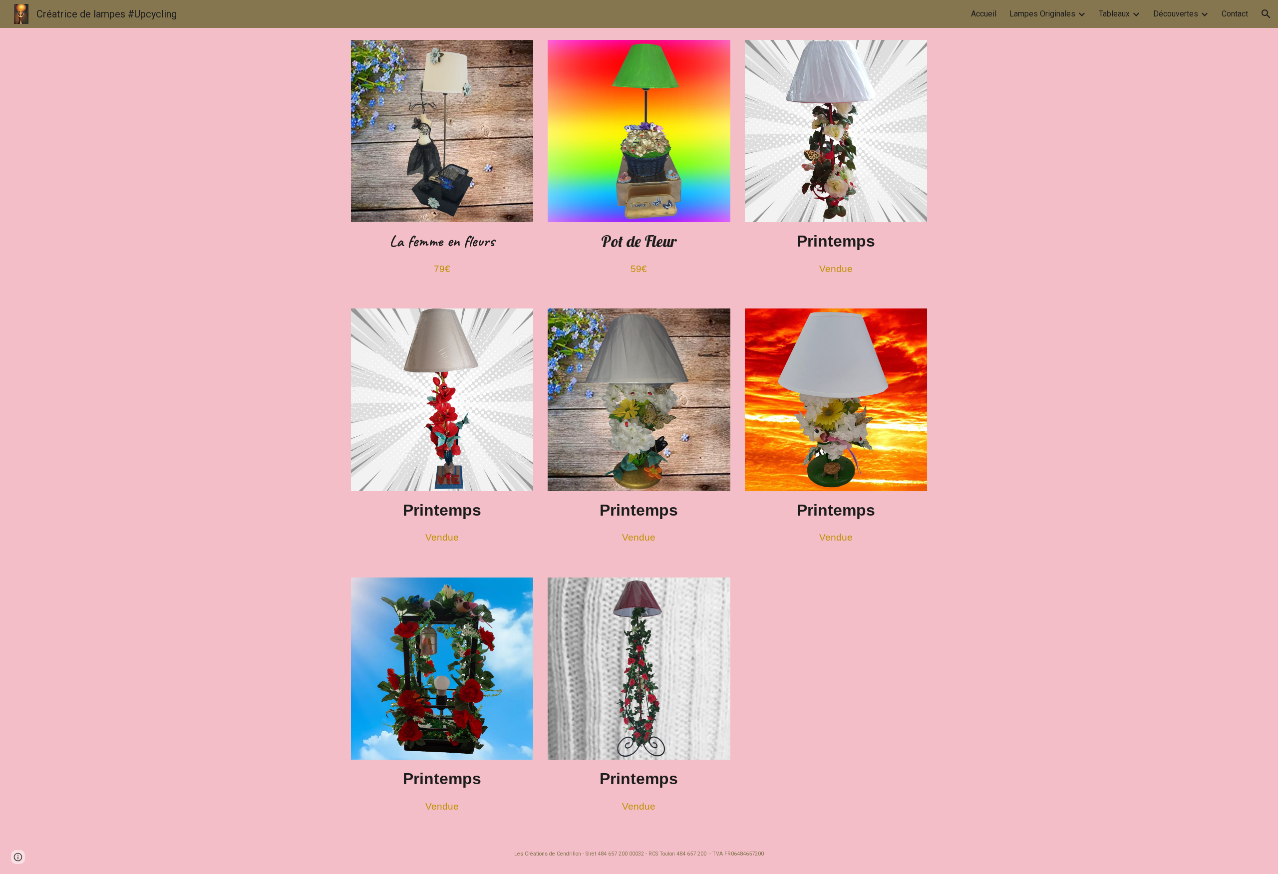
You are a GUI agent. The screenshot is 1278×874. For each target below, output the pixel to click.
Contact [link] (1235, 13)
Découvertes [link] (1175, 13)
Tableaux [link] (1114, 13)
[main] (442, 253)
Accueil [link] (983, 13)
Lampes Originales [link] (1042, 13)
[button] (1266, 14)
